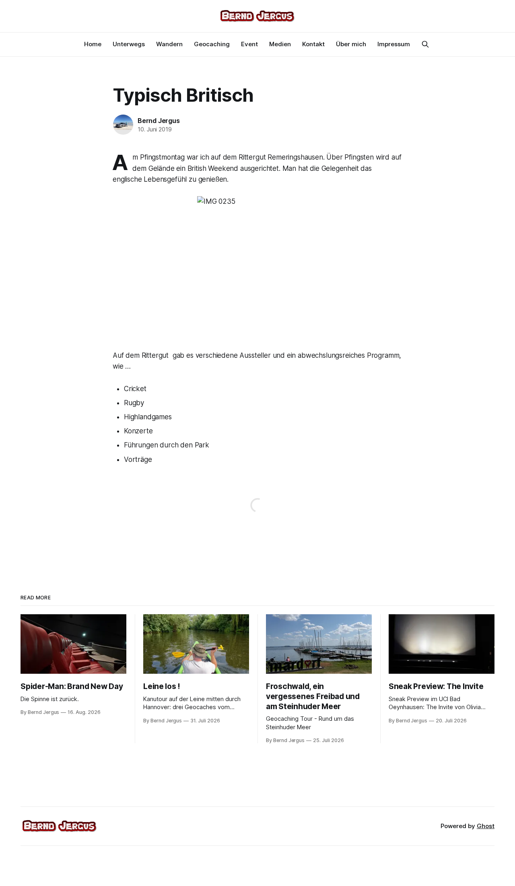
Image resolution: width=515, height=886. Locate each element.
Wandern (169, 44)
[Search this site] (425, 44)
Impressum (393, 44)
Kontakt (313, 44)
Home (92, 44)
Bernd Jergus (159, 121)
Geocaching (212, 44)
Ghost (485, 826)
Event (249, 44)
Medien (280, 44)
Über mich (351, 44)
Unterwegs (129, 44)
